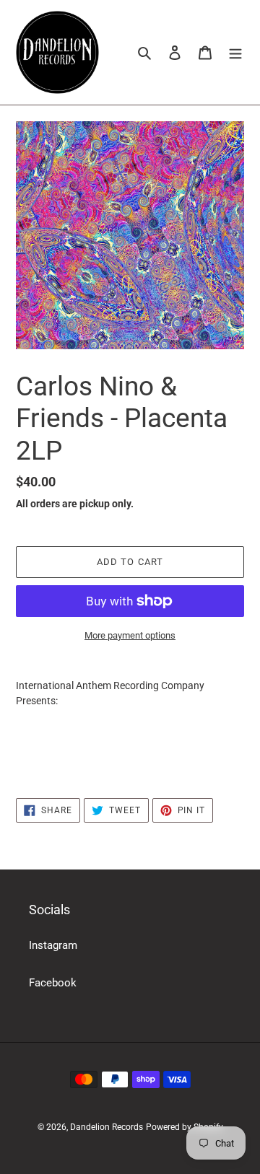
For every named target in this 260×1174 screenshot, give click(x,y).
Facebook (53, 982)
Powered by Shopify (184, 1127)
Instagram (53, 945)
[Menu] (235, 52)
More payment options (130, 635)
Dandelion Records (106, 1127)
